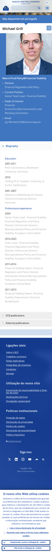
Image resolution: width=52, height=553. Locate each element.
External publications (17, 323)
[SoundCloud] (36, 459)
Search (39, 8)
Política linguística (15, 435)
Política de (15, 426)
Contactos (11, 369)
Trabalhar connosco (16, 357)
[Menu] (47, 8)
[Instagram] (23, 459)
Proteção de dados (15, 418)
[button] (47, 3)
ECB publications (15, 316)
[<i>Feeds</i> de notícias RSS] (43, 459)
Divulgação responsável (18, 401)
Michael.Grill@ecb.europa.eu (25, 122)
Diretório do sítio (14, 441)
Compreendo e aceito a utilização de (28, 542)
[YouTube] (30, 459)
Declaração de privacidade (19, 422)
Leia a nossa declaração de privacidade (27, 528)
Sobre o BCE (12, 352)
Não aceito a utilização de (27, 548)
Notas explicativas (15, 361)
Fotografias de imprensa (18, 365)
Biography (12, 146)
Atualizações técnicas (17, 397)
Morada (10, 374)
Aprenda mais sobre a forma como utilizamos (28, 534)
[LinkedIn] (16, 459)
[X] (9, 459)
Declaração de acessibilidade (21, 431)
